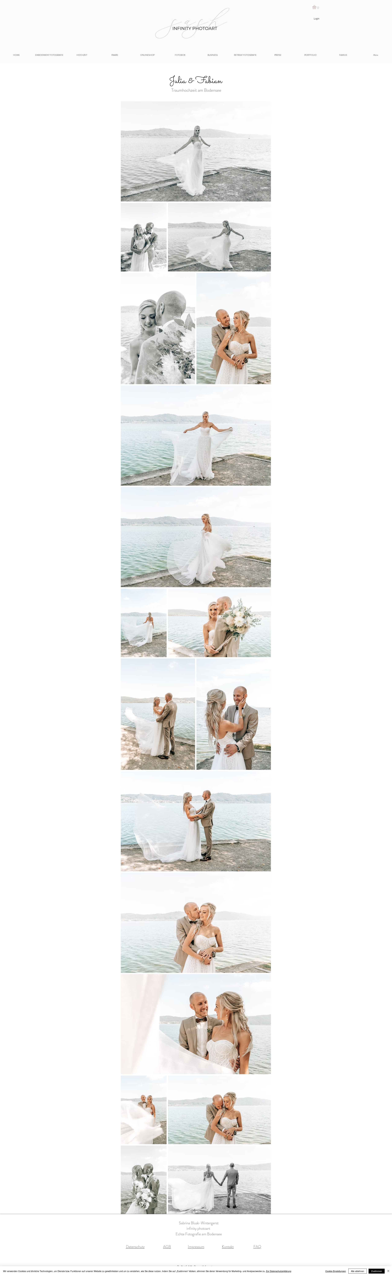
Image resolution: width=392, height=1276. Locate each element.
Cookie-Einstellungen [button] (335, 1271)
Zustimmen (376, 1271)
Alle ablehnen (357, 1271)
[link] (316, 7)
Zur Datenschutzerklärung (278, 1271)
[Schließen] (388, 1271)
